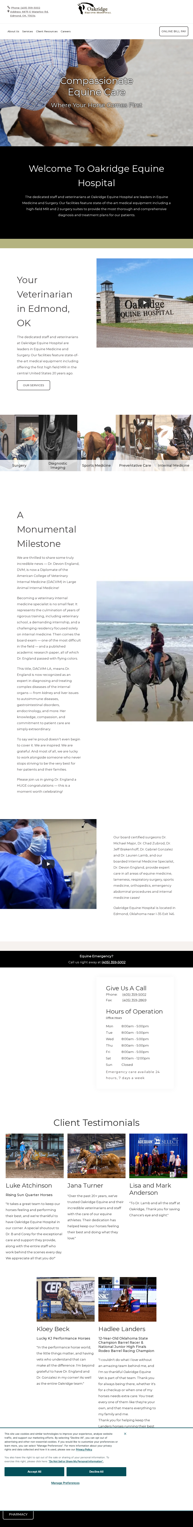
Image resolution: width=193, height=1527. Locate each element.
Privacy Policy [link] (105, 1505)
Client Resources (47, 31)
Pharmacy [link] (18, 1514)
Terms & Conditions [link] (74, 1505)
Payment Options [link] (18, 1505)
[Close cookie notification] (125, 1434)
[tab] (115, 1018)
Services (27, 31)
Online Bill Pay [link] (174, 31)
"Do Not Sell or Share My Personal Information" (76, 1461)
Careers (66, 31)
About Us (13, 31)
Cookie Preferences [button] (135, 1505)
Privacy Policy (84, 1449)
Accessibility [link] (45, 1505)
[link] (94, 8)
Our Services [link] (33, 385)
